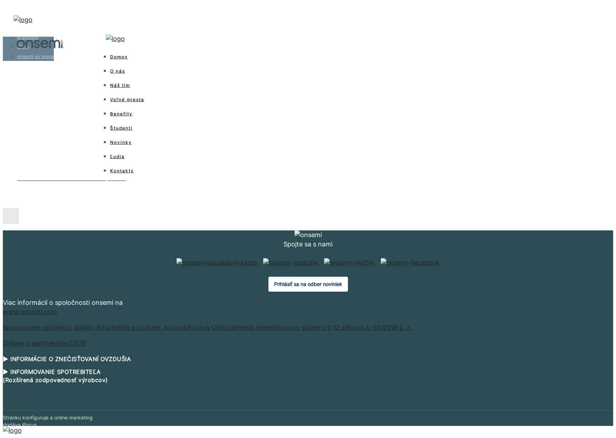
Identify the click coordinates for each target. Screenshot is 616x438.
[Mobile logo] (12, 430)
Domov (119, 56)
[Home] (23, 20)
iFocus (29, 425)
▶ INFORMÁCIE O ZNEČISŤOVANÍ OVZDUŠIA (67, 359)
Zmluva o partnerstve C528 (44, 343)
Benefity (121, 113)
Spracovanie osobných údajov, (50, 327)
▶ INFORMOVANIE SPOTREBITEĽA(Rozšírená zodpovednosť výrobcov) (55, 375)
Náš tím (120, 85)
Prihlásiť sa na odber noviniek (308, 284)
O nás (117, 71)
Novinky (121, 142)
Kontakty (122, 170)
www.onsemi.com (30, 312)
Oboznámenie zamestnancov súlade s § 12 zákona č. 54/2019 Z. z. (311, 327)
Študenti (121, 128)
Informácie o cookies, (130, 327)
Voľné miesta (127, 99)
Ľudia (117, 156)
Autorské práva (187, 327)
